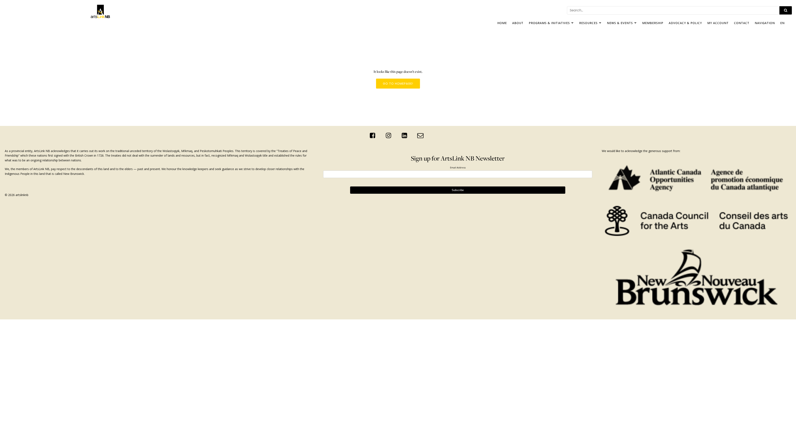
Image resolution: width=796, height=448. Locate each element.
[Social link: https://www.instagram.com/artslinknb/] (390, 135)
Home (502, 23)
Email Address (458, 167)
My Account (718, 23)
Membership (652, 23)
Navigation (765, 23)
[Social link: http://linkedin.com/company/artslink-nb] (406, 135)
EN (782, 23)
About (517, 23)
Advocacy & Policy (685, 23)
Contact (741, 23)
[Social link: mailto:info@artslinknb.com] (422, 135)
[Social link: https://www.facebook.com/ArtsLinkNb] (374, 135)
